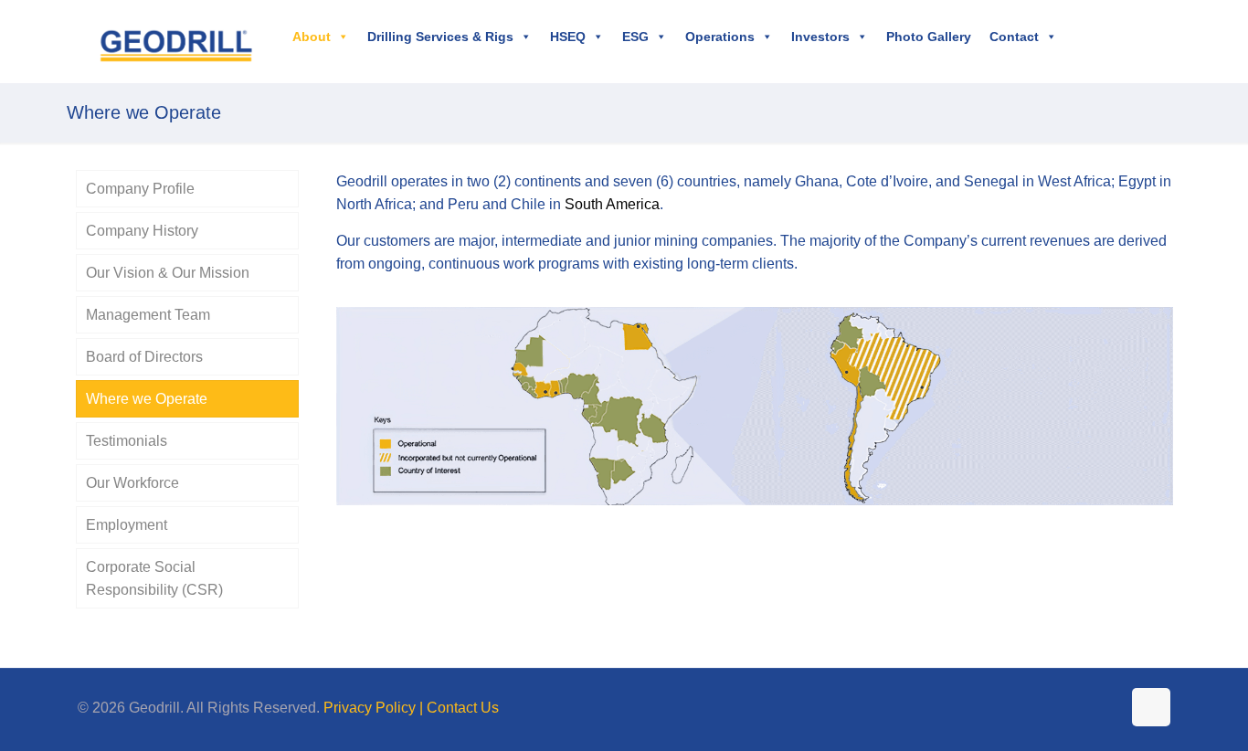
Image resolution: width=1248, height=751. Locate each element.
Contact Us (463, 707)
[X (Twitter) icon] (1068, 707)
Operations (720, 36)
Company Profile (140, 188)
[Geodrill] (176, 41)
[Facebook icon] (1049, 707)
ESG (635, 36)
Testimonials (126, 441)
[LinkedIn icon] (1088, 707)
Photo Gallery (928, 36)
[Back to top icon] (1151, 707)
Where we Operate (146, 399)
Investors (820, 36)
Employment (126, 525)
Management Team (148, 315)
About (311, 36)
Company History (142, 230)
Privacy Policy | (375, 707)
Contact (1014, 36)
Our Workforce (132, 483)
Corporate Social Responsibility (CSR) (154, 578)
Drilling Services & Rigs (440, 36)
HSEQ (568, 36)
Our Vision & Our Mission (167, 272)
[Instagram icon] (1107, 707)
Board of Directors (144, 357)
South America (612, 204)
